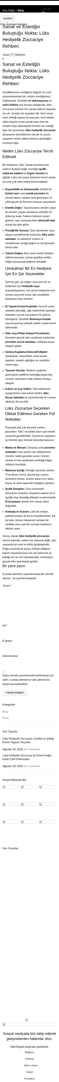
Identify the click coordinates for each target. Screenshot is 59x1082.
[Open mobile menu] (55, 9)
